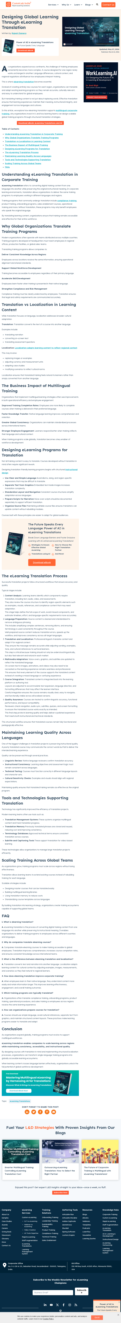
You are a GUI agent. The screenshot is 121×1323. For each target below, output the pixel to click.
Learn (77, 5)
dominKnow (67, 1225)
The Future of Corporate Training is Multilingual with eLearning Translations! (97, 1170)
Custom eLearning (29, 1217)
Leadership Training (50, 1221)
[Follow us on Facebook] (63, 1305)
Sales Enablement (49, 1240)
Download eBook (25, 50)
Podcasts (86, 1228)
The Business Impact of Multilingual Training (26, 145)
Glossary (5, 1239)
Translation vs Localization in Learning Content (28, 141)
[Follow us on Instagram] (69, 1305)
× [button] (118, 1315)
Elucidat (65, 1228)
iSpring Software (68, 1232)
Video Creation (30, 1230)
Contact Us (108, 4)
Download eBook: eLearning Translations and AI (40, 123)
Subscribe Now (60, 1192)
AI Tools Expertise (31, 1233)
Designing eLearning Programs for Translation (27, 149)
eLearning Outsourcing (107, 1244)
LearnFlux (86, 1232)
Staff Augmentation (30, 1240)
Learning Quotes (89, 1239)
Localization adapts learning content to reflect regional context (46, 348)
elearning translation (24, 82)
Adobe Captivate (69, 1221)
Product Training (48, 1230)
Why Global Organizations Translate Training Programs (32, 138)
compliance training (66, 200)
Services (52, 5)
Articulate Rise (68, 1214)
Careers (5, 1228)
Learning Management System (27, 1251)
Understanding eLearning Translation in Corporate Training (34, 134)
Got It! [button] (97, 1318)
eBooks (85, 1218)
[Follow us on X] (57, 1305)
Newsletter (86, 1235)
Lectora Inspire (68, 1235)
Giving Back (6, 1232)
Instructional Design (111, 1239)
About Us (5, 1214)
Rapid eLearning (28, 1237)
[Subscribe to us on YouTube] (51, 1305)
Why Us (65, 5)
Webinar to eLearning (28, 1226)
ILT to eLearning (30, 1221)
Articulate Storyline (69, 1218)
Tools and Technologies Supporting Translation (28, 160)
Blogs (88, 5)
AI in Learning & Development (109, 1235)
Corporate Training (110, 1214)
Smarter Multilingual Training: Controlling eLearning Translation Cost (19, 1170)
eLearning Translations (20, 1101)
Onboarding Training (50, 1217)
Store (4, 1242)
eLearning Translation (107, 1229)
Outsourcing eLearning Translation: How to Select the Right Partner (59, 1170)
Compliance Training (50, 1233)
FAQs (7, 167)
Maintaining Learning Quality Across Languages (28, 156)
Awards (5, 1225)
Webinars (86, 1221)
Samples (5, 1218)
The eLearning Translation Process (22, 152)
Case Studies (7, 1221)
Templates (86, 1225)
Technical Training (49, 1237)
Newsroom (6, 1235)
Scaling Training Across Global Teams (23, 163)
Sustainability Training (47, 1225)
